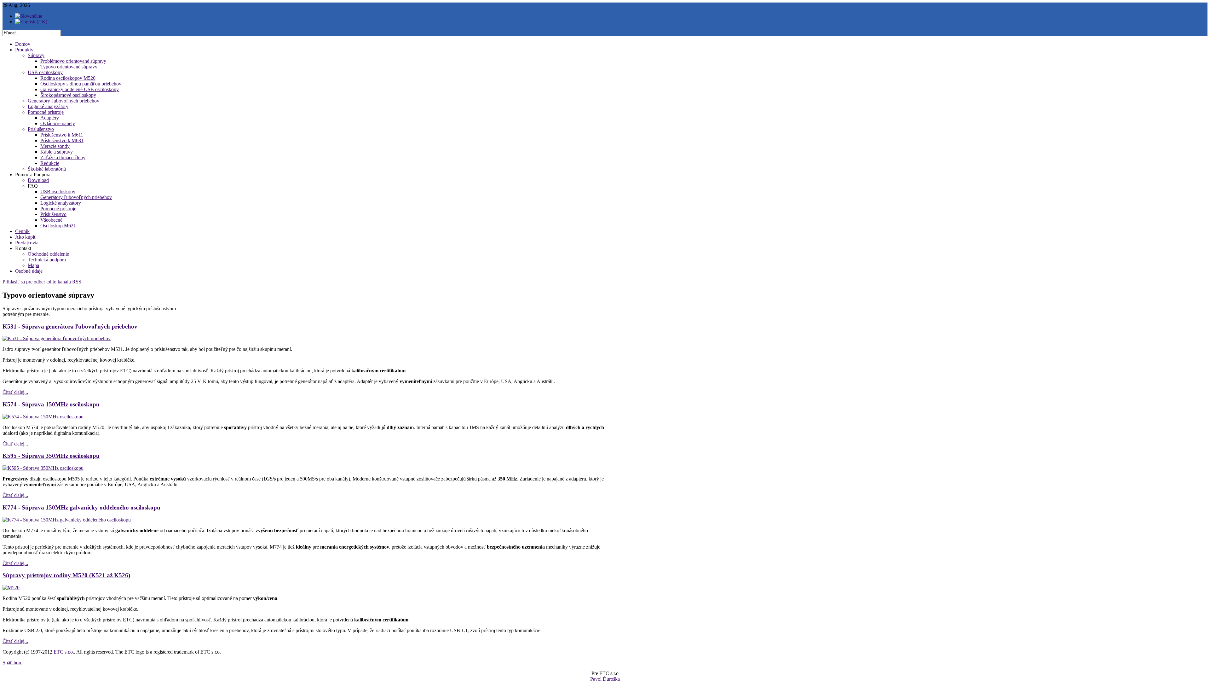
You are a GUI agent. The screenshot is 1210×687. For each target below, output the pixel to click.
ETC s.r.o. (64, 652)
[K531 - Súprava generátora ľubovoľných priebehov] (57, 338)
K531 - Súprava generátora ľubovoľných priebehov (70, 326)
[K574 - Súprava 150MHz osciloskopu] (43, 416)
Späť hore (12, 662)
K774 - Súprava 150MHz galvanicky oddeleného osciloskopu (81, 507)
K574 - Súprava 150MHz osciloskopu (51, 404)
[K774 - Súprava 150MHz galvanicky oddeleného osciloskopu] (67, 519)
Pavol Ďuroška (605, 679)
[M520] (11, 587)
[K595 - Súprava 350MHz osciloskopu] (43, 468)
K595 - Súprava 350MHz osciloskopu (51, 455)
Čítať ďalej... (15, 392)
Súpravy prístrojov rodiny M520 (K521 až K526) (66, 575)
